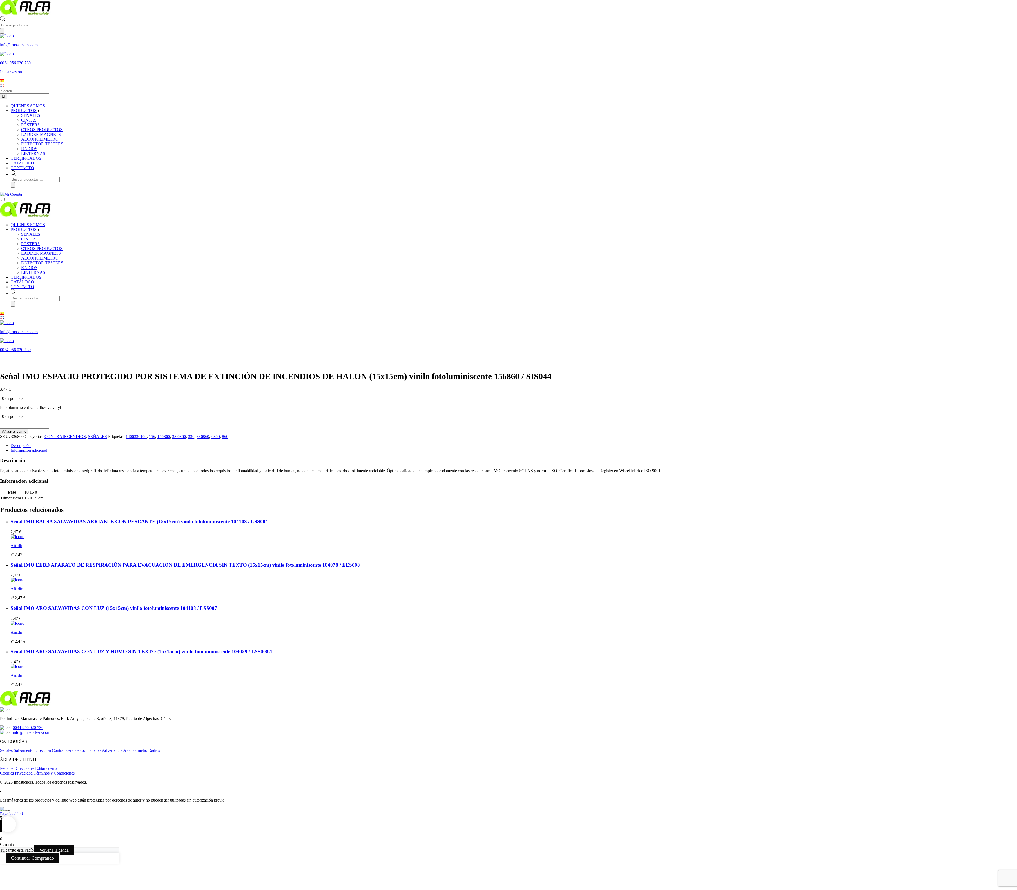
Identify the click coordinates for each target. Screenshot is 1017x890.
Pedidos (6, 768)
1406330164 (136, 436)
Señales (6, 750)
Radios (154, 750)
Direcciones (24, 768)
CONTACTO (22, 286)
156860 (163, 436)
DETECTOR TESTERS (42, 263)
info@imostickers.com (31, 732)
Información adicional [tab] (29, 450)
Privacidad (24, 773)
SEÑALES (30, 234)
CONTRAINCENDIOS (65, 436)
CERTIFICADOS (26, 277)
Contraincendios (65, 750)
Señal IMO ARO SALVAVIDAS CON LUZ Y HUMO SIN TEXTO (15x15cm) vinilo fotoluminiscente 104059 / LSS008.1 (142, 651)
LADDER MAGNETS (41, 253)
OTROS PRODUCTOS (42, 248)
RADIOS (29, 267)
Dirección (42, 750)
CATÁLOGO (22, 282)
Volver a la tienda (54, 850)
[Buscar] (2, 31)
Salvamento (23, 750)
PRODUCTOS (24, 229)
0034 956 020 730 (28, 727)
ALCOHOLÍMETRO (40, 258)
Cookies (7, 773)
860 (225, 436)
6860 (215, 436)
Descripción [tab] (21, 445)
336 (191, 436)
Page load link (12, 814)
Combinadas (90, 750)
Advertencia (112, 750)
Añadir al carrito (14, 431)
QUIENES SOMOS (28, 224)
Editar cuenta (46, 768)
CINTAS (29, 239)
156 (152, 436)
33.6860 (179, 436)
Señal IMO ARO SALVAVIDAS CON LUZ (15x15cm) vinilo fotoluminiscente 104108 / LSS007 (114, 608)
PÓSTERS (30, 243)
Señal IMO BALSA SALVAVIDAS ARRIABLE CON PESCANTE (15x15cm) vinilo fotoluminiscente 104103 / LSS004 (139, 521)
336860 (203, 436)
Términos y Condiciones (54, 773)
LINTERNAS (33, 272)
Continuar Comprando (32, 858)
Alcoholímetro (135, 750)
